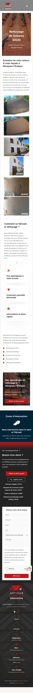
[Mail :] (16, 644)
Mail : (16, 648)
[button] (26, 6)
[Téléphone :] (16, 635)
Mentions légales (23, 680)
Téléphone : (16, 638)
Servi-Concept (19, 683)
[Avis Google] (16, 666)
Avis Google (16, 670)
